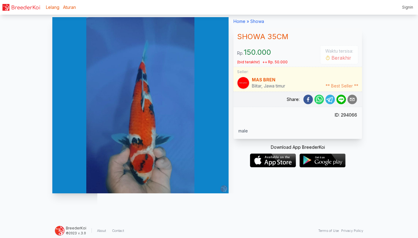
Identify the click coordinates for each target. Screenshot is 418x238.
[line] (341, 99)
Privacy (352, 231)
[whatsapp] (319, 99)
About (101, 231)
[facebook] (308, 99)
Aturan (69, 7)
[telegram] (330, 99)
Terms (328, 231)
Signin (407, 7)
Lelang (52, 7)
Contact (118, 231)
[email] (352, 99)
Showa (257, 21)
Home (239, 21)
